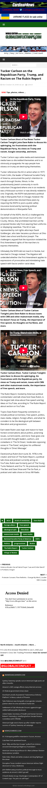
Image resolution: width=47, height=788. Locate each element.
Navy (12, 53)
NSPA (38, 539)
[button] (3, 24)
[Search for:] (24, 65)
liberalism (25, 530)
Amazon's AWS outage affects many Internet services (21, 687)
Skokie (32, 543)
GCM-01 (30, 85)
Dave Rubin (38, 520)
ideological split (10, 530)
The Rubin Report (10, 548)
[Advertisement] (23, 498)
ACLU (8, 520)
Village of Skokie (10, 553)
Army (6, 53)
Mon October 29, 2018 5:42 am (13, 85)
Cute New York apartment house (14, 740)
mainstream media (11, 534)
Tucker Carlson (27, 548)
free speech (24, 525)
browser (15, 650)
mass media (27, 534)
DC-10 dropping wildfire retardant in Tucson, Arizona (21, 736)
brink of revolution (22, 520)
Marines (28, 53)
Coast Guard (38, 53)
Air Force (19, 53)
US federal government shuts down (15, 691)
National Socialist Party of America (17, 539)
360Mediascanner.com (15, 675)
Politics (7, 543)
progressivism (19, 543)
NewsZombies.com (13, 731)
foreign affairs (9, 525)
